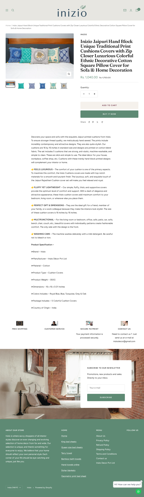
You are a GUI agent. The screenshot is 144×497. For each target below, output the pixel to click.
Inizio (83, 34)
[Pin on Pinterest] (93, 122)
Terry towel (66, 453)
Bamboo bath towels (71, 459)
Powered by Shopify (43, 487)
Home (8, 25)
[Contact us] (138, 491)
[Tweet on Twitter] (97, 122)
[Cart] (137, 10)
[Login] (131, 10)
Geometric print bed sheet (73, 476)
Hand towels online (70, 464)
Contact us (101, 458)
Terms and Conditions (106, 454)
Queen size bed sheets (72, 447)
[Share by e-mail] (102, 122)
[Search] (13, 10)
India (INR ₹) (12, 487)
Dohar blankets (68, 470)
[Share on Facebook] (89, 122)
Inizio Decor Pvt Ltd (105, 463)
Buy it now (109, 114)
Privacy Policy (102, 440)
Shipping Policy (103, 449)
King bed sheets (68, 441)
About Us (100, 436)
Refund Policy (102, 445)
